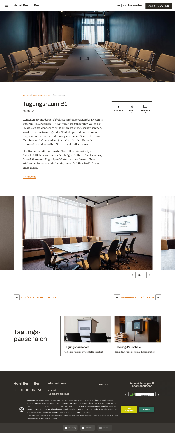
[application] (87, 414)
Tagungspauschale (76, 347)
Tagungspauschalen (30, 335)
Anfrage (29, 176)
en (124, 5)
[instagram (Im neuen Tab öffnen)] (21, 390)
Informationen (57, 383)
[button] (155, 394)
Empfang (118, 110)
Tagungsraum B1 (59, 95)
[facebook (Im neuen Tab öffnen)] (15, 390)
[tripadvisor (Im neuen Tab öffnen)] (39, 390)
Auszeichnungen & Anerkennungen (142, 384)
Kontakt (52, 390)
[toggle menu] (6, 5)
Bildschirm (145, 110)
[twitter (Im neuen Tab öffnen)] (27, 390)
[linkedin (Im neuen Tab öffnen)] (33, 390)
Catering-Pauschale (128, 347)
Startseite (27, 95)
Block (132, 110)
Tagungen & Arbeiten (41, 95)
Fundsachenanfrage (58, 393)
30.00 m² (28, 111)
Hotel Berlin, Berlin (28, 5)
